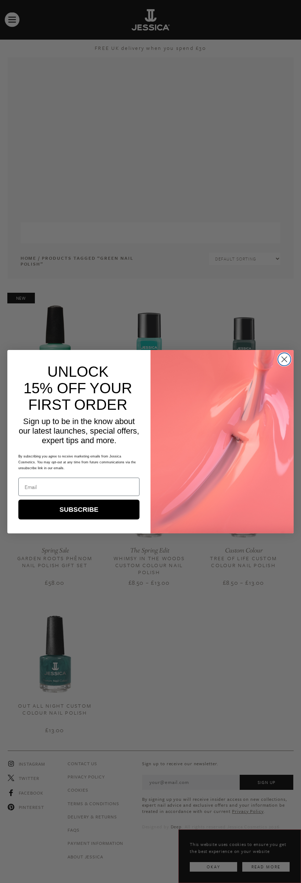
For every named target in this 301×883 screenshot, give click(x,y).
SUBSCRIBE (78, 509)
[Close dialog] (284, 359)
